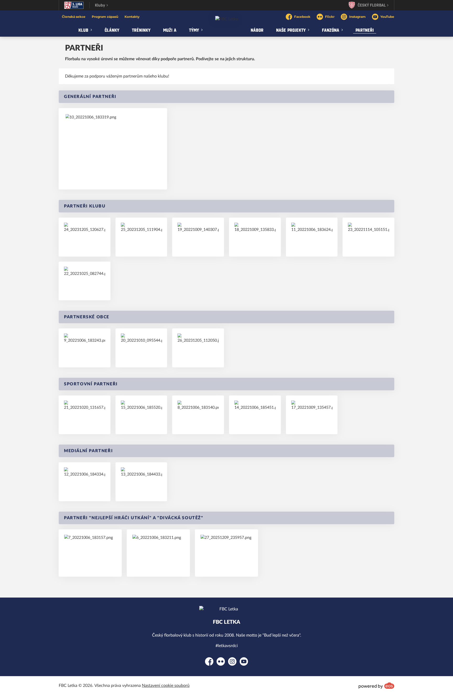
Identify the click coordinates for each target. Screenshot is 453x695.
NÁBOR (257, 30)
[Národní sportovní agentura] (198, 237)
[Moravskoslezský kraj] (255, 237)
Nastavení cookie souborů (166, 685)
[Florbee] (255, 415)
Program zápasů (105, 17)
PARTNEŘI (364, 30)
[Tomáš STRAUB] (84, 237)
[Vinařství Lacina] (158, 553)
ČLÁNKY (112, 30)
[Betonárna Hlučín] (141, 237)
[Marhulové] (90, 553)
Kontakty (132, 17)
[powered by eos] (376, 685)
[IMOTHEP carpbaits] (312, 237)
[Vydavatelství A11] (84, 481)
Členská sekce (73, 17)
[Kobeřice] (198, 348)
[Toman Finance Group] (113, 148)
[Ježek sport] (312, 415)
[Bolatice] (141, 348)
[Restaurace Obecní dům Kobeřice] (226, 553)
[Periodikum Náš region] (141, 481)
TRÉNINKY (141, 30)
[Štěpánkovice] (84, 348)
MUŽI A (169, 30)
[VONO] (84, 415)
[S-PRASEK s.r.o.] (84, 281)
